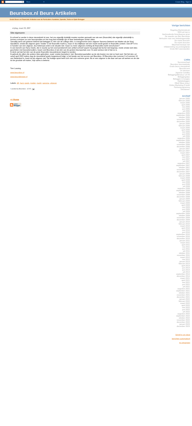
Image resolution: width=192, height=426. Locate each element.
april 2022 (186, 305)
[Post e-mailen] (32, 89)
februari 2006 (184, 126)
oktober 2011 (184, 253)
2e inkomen (185, 70)
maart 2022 (185, 303)
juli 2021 (186, 286)
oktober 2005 (184, 117)
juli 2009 (186, 211)
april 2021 (186, 280)
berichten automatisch (181, 339)
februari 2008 (184, 176)
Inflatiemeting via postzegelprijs (177, 47)
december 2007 (183, 172)
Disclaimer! (185, 89)
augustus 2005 (184, 113)
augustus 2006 (184, 138)
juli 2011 (186, 251)
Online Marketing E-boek (179, 85)
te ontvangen (184, 343)
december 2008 (183, 197)
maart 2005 (185, 103)
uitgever (53, 83)
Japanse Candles (182, 73)
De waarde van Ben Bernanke (177, 36)
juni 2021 (186, 284)
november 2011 (183, 255)
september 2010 (183, 234)
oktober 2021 (184, 293)
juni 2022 (186, 309)
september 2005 (183, 115)
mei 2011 (186, 247)
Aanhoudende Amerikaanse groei (176, 34)
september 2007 (183, 165)
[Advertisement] (179, 385)
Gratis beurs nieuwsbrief (180, 66)
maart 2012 (185, 257)
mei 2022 (186, 307)
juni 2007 (186, 159)
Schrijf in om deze (182, 335)
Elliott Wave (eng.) (182, 83)
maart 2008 (185, 178)
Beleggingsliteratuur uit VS (179, 75)
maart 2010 (185, 226)
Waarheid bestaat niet (181, 45)
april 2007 (186, 155)
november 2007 (183, 169)
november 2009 (183, 218)
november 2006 (183, 144)
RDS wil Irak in (184, 32)
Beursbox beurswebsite (180, 64)
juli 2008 (186, 186)
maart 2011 (185, 243)
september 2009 (183, 213)
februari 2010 (184, 224)
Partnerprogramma (182, 87)
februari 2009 (184, 201)
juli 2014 (186, 272)
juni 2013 (186, 268)
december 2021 (183, 297)
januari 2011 (185, 241)
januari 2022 (184, 299)
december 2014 (183, 276)
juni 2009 (186, 209)
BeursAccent (184, 68)
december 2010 (183, 238)
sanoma (45, 83)
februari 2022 (184, 301)
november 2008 (183, 195)
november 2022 (183, 320)
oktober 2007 (184, 167)
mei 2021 (186, 282)
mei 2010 (186, 230)
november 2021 (183, 295)
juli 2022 (186, 312)
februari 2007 (184, 151)
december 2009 (183, 220)
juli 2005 (186, 111)
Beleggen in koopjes (181, 79)
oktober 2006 (184, 142)
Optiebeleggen (184, 81)
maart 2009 (185, 203)
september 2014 (183, 274)
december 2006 (183, 146)
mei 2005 (186, 107)
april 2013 (186, 266)
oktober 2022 (184, 318)
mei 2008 (186, 182)
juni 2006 (186, 134)
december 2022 (183, 322)
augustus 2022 (184, 314)
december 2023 (183, 326)
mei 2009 (186, 207)
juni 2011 (186, 249)
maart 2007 (185, 153)
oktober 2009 (184, 215)
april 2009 (186, 205)
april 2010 (186, 228)
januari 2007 (184, 149)
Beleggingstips (184, 77)
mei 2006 (186, 132)
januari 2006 (184, 123)
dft (18, 83)
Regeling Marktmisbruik (180, 30)
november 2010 (183, 236)
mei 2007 (186, 157)
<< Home (14, 99)
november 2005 (183, 119)
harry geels (24, 83)
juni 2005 (186, 109)
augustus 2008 (184, 188)
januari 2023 (184, 324)
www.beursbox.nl (17, 72)
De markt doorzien (182, 40)
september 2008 (183, 190)
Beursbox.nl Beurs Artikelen (43, 13)
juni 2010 (186, 232)
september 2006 (183, 140)
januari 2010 (184, 222)
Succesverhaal (184, 62)
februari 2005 (184, 101)
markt (39, 83)
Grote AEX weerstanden (180, 49)
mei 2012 (186, 259)
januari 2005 (184, 98)
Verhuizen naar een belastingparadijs (174, 38)
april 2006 (186, 130)
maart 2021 (185, 278)
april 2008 (186, 180)
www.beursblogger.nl (18, 77)
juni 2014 (186, 270)
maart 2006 (185, 128)
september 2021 (183, 291)
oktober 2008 (184, 192)
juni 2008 (186, 184)
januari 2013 (184, 261)
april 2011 (186, 245)
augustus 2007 (184, 163)
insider (33, 83)
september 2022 (183, 316)
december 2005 (183, 121)
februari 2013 (184, 263)
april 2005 (186, 105)
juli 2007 (186, 161)
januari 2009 (184, 199)
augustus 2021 (184, 289)
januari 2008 (184, 174)
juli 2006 (186, 136)
